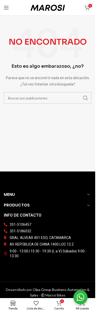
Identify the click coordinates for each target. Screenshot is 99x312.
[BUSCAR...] (85, 98)
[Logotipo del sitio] (48, 7)
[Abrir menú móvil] (6, 8)
